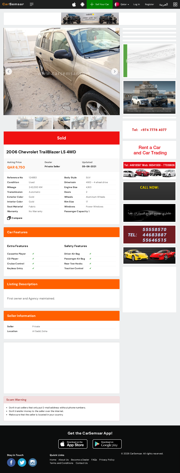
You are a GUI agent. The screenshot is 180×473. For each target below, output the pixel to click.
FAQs (94, 459)
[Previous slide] (8, 71)
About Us (64, 459)
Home (53, 459)
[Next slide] (114, 71)
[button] (31, 4)
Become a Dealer (80, 459)
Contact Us (82, 463)
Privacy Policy (106, 459)
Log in (136, 4)
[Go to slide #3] (61, 123)
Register (149, 4)
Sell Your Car (102, 4)
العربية (163, 4)
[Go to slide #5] (98, 123)
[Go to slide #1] (25, 123)
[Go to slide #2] (43, 123)
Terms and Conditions (61, 463)
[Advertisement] (62, 368)
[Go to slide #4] (80, 123)
